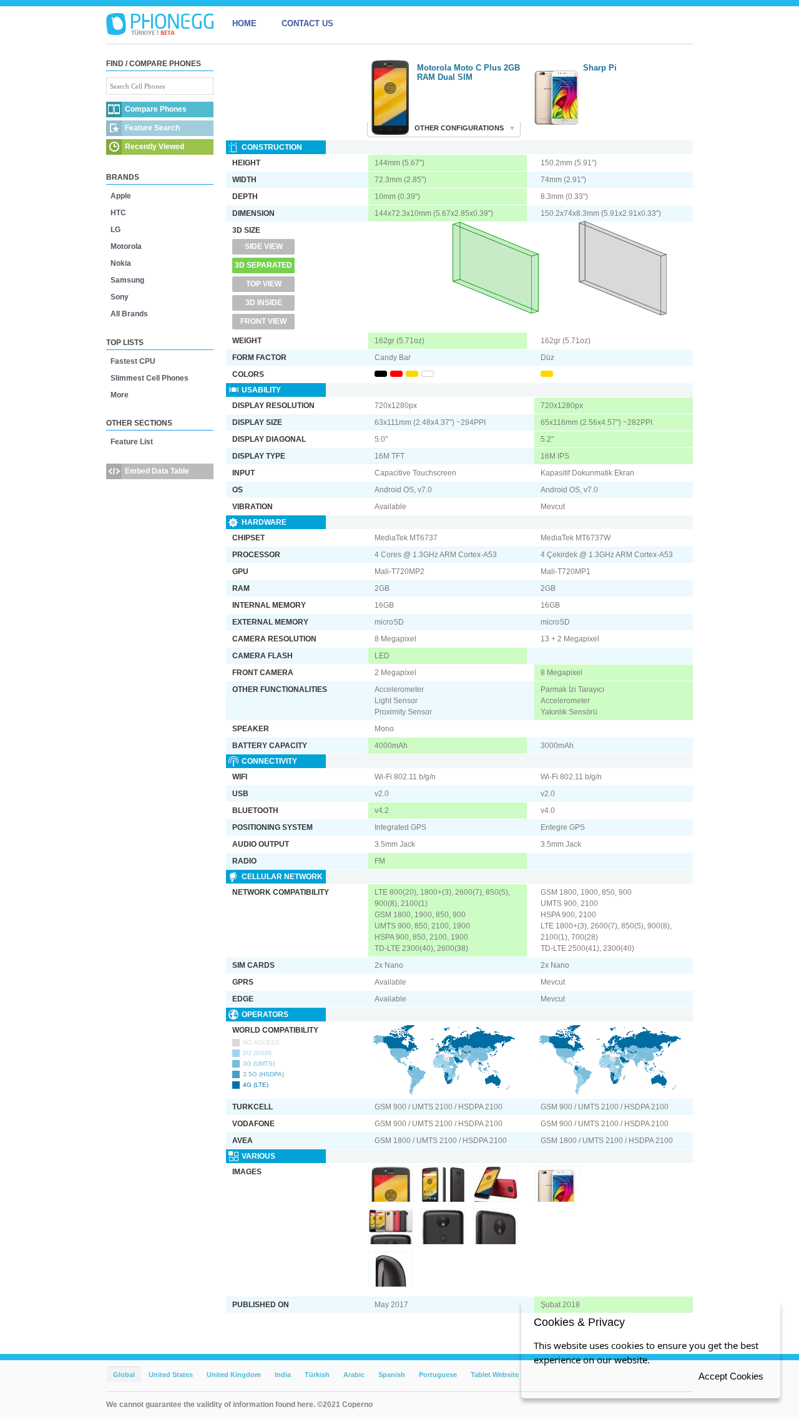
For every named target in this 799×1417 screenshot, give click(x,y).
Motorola (126, 246)
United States (171, 1374)
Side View (264, 246)
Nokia (120, 263)
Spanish (391, 1374)
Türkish (317, 1374)
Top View (264, 284)
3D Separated (263, 265)
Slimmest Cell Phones (149, 378)
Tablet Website (495, 1374)
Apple (120, 196)
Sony (119, 297)
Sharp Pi (600, 67)
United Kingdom (234, 1374)
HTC (118, 212)
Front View (263, 321)
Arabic (354, 1374)
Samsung (127, 280)
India (283, 1374)
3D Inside (263, 302)
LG (115, 229)
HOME (244, 23)
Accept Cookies (731, 1376)
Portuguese (438, 1374)
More (119, 395)
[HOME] (159, 23)
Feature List (131, 441)
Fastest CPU (132, 361)
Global (124, 1374)
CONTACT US (307, 23)
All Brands (129, 313)
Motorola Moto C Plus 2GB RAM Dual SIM (468, 72)
